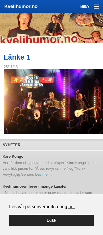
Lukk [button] (51, 220)
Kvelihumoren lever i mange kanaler (35, 187)
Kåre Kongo (13, 157)
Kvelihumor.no (20, 6)
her (71, 206)
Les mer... (43, 174)
